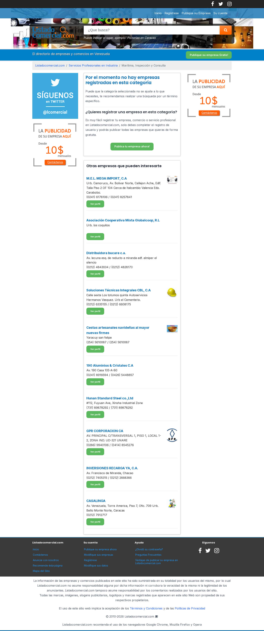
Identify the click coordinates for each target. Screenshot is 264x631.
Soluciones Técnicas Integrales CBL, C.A (118, 290)
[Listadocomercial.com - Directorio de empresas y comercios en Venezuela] (53, 33)
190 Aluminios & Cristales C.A (109, 365)
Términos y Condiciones (146, 608)
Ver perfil (95, 204)
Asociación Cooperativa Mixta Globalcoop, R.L (123, 220)
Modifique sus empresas (98, 554)
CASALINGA (95, 501)
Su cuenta (220, 13)
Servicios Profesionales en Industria (93, 65)
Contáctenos (40, 554)
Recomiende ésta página (47, 565)
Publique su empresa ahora (100, 549)
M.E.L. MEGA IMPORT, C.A (106, 178)
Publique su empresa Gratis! (209, 55)
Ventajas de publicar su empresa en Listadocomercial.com (156, 562)
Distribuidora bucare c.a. (106, 253)
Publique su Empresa (196, 13)
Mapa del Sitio (41, 570)
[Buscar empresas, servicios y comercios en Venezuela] (226, 30)
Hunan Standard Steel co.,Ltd (109, 398)
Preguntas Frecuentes (148, 554)
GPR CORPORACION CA (104, 431)
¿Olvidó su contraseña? (149, 549)
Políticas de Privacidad (190, 608)
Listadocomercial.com (50, 65)
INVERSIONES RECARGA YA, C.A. (112, 468)
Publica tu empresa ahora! (132, 146)
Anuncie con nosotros (46, 560)
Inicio (158, 13)
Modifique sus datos (96, 565)
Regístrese (172, 13)
